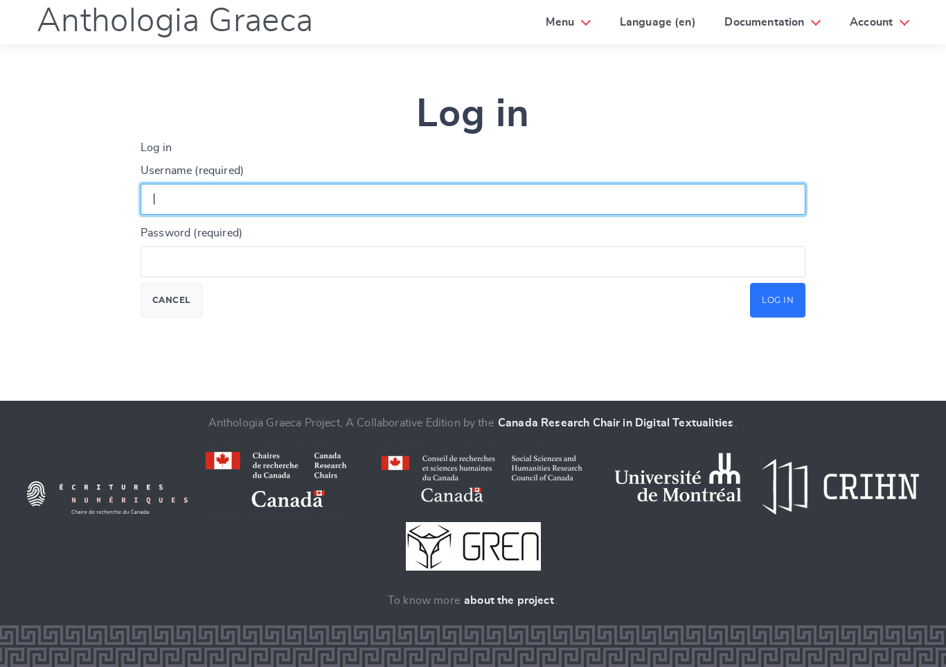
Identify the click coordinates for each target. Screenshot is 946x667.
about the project (509, 600)
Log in (778, 300)
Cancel (171, 300)
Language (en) (658, 22)
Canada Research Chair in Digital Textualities (615, 422)
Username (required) (192, 170)
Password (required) (191, 233)
